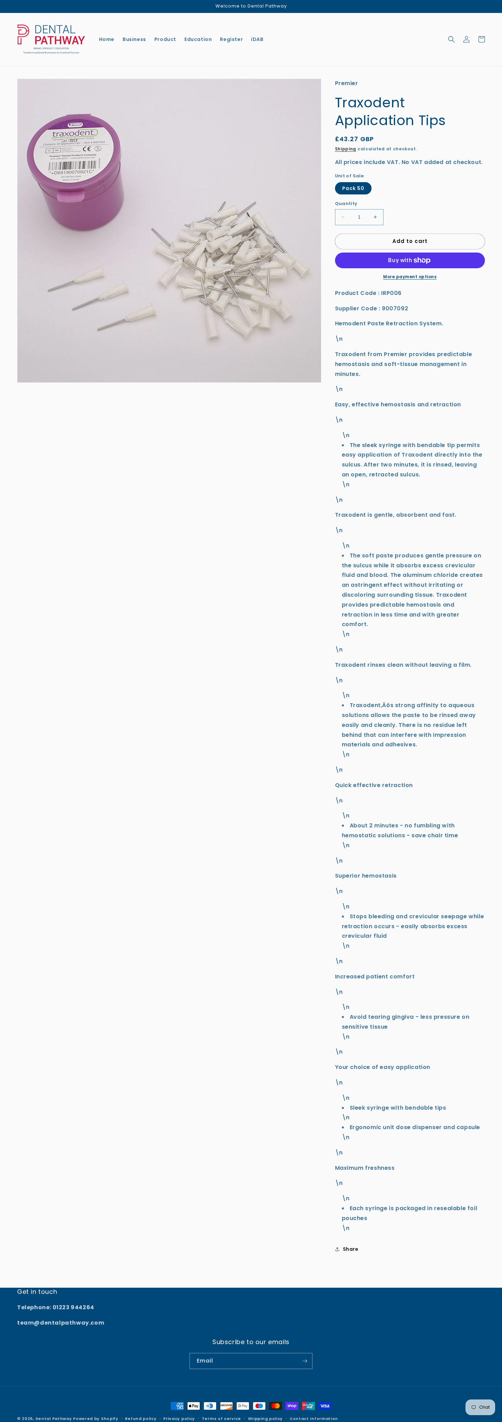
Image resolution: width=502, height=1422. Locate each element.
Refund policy (140, 1418)
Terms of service (221, 1418)
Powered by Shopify (95, 1418)
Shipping (346, 149)
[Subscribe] (304, 1361)
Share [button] (351, 1249)
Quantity (346, 203)
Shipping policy (265, 1418)
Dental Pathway (54, 1418)
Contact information (314, 1418)
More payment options (409, 277)
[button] (451, 39)
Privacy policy (179, 1418)
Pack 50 (353, 188)
